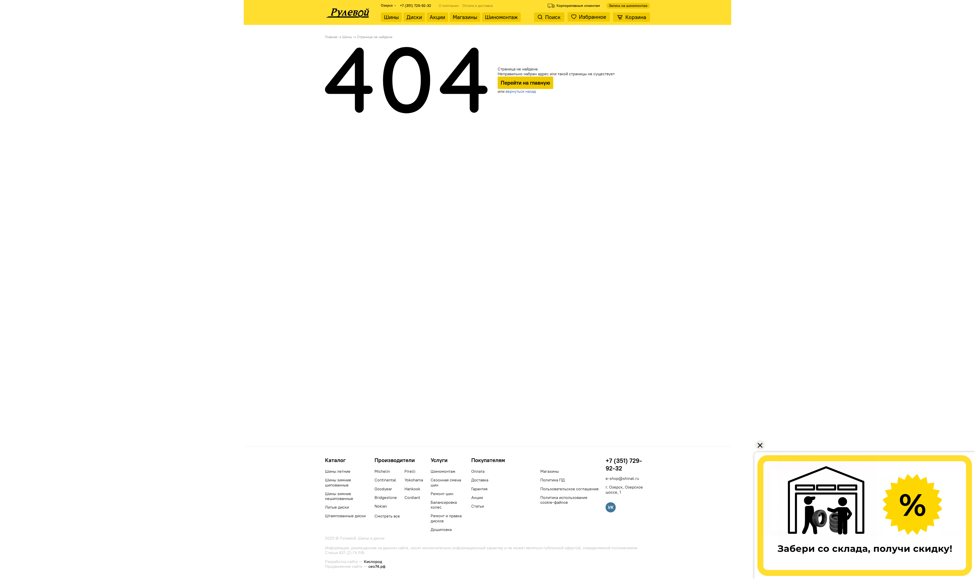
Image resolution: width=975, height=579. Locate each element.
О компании (449, 6)
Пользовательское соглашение (569, 488)
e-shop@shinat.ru (622, 478)
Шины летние (337, 471)
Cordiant (412, 497)
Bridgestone (386, 497)
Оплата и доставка (477, 6)
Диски (414, 17)
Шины (391, 17)
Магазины (465, 17)
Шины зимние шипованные (338, 482)
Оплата (477, 471)
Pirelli (409, 471)
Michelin (382, 471)
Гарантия (479, 488)
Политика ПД (552, 480)
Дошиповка (441, 529)
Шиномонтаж (501, 17)
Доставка (479, 480)
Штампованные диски (345, 515)
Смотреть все (387, 516)
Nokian (381, 506)
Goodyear (383, 488)
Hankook (412, 488)
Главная (331, 37)
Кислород (373, 561)
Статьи (477, 506)
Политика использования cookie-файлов (563, 500)
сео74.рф (376, 566)
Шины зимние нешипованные (339, 496)
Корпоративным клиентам (578, 6)
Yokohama (413, 480)
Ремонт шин (442, 493)
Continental (385, 480)
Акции (437, 17)
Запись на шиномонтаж (628, 6)
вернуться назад (521, 91)
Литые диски (337, 507)
